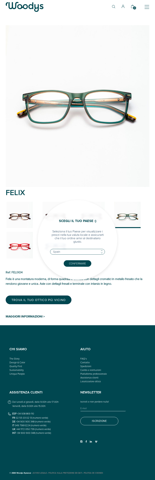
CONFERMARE (77, 263)
